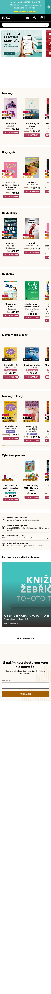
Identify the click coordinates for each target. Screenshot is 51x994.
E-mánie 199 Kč (8, 421)
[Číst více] (21, 43)
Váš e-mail (6, 680)
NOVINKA (6, 118)
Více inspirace (24, 638)
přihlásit (25, 694)
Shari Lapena (10, 248)
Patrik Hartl (10, 190)
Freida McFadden (32, 245)
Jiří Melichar (29, 309)
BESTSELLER (7, 115)
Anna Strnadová (32, 128)
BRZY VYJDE (7, 177)
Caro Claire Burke (32, 185)
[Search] (45, 25)
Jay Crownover (32, 367)
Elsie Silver (10, 126)
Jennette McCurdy (32, 431)
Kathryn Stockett (10, 367)
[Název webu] (7, 17)
